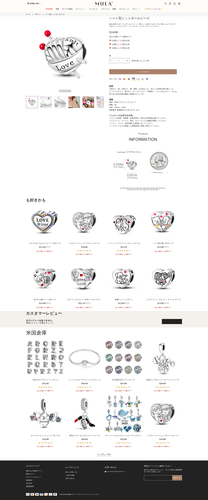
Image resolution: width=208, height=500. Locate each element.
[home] (104, 4)
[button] (32, 102)
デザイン (38, 14)
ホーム (28, 14)
